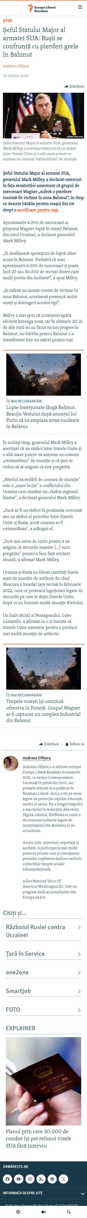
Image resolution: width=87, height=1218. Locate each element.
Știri (7, 21)
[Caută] (69, 1212)
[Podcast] (18, 1212)
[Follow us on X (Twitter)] (63, 1179)
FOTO (13, 1010)
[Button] (74, 87)
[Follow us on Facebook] (7, 1179)
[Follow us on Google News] (52, 1179)
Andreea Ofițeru (16, 66)
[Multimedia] (43, 1212)
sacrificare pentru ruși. (38, 210)
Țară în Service (25, 954)
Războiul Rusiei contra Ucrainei (35, 931)
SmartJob (18, 991)
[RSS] (41, 1179)
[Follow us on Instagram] (30, 1179)
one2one (17, 973)
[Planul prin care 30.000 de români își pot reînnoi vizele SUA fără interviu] (43, 1081)
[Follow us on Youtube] (18, 1179)
